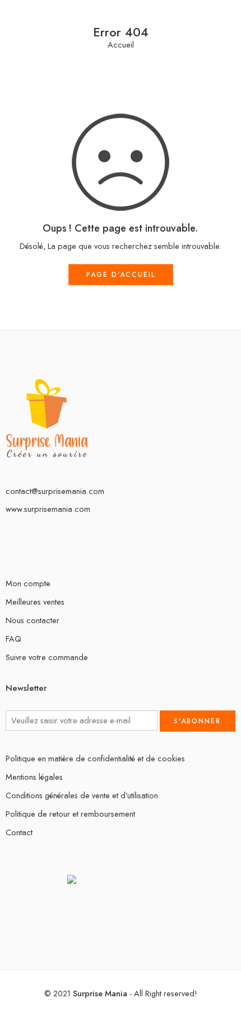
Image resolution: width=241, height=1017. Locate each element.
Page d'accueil (120, 275)
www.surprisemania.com (48, 509)
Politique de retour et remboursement (70, 814)
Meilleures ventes (35, 602)
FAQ (13, 638)
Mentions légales (34, 777)
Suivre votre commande (47, 657)
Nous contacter (32, 620)
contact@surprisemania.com (55, 491)
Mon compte (28, 583)
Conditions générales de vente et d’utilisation (82, 795)
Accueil (121, 45)
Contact (19, 832)
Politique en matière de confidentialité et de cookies (95, 758)
